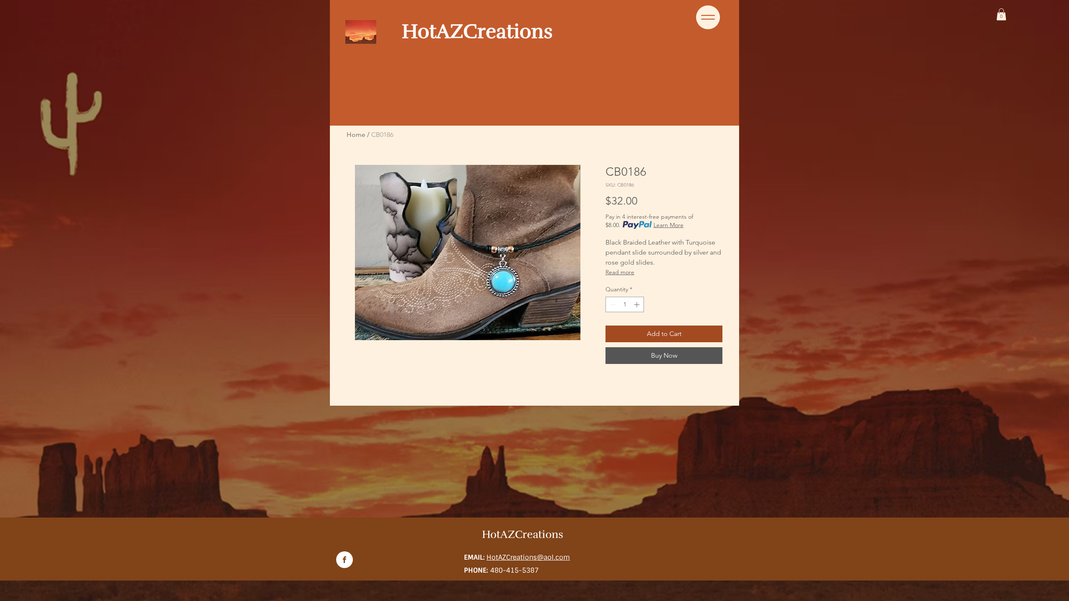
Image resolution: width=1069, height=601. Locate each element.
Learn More (669, 225)
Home (356, 135)
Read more (619, 272)
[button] (1001, 14)
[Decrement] (612, 304)
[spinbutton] (624, 304)
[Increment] (637, 304)
